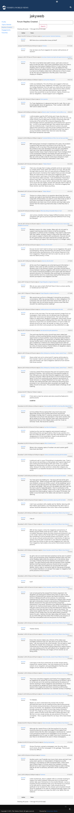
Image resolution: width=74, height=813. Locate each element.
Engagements (6, 30)
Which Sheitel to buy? (50, 443)
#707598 (70, 674)
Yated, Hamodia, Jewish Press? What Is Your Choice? (56, 513)
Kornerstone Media (52, 811)
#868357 (70, 112)
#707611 (70, 589)
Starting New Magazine (49, 79)
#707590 (70, 695)
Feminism (43, 755)
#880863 (70, 99)
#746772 (70, 367)
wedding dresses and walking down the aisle (51, 309)
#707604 (70, 624)
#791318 (70, 210)
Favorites (5, 33)
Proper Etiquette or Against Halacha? (49, 282)
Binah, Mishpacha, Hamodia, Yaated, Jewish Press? (54, 353)
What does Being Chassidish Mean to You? (51, 210)
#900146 (70, 79)
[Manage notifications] (69, 809)
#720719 (70, 407)
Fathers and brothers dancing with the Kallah (56, 454)
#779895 (70, 261)
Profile (4, 22)
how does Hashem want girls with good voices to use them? (57, 57)
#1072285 (69, 45)
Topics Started (6, 24)
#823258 (70, 443)
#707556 (70, 724)
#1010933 (69, 427)
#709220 (70, 456)
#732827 (70, 392)
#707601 (70, 658)
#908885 (70, 225)
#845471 (70, 139)
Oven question (44, 99)
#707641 (70, 514)
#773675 (70, 282)
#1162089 (69, 755)
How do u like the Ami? (46, 244)
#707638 (70, 525)
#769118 (70, 330)
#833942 (70, 191)
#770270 (70, 309)
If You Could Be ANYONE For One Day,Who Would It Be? (58, 406)
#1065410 (69, 36)
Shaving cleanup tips (49, 742)
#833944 (69, 164)
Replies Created (7, 27)
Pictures (45, 45)
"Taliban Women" (47, 164)
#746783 (70, 353)
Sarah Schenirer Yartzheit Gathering (51, 36)
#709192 (70, 475)
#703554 (70, 742)
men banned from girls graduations (49, 330)
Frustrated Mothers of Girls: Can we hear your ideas (55, 138)
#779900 (70, 244)
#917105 (70, 58)
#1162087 (69, 774)
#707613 (70, 577)
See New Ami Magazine (50, 427)
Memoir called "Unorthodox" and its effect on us (54, 112)
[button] (56, 1)
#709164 (70, 500)
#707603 (70, 635)
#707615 (70, 551)
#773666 (70, 293)
